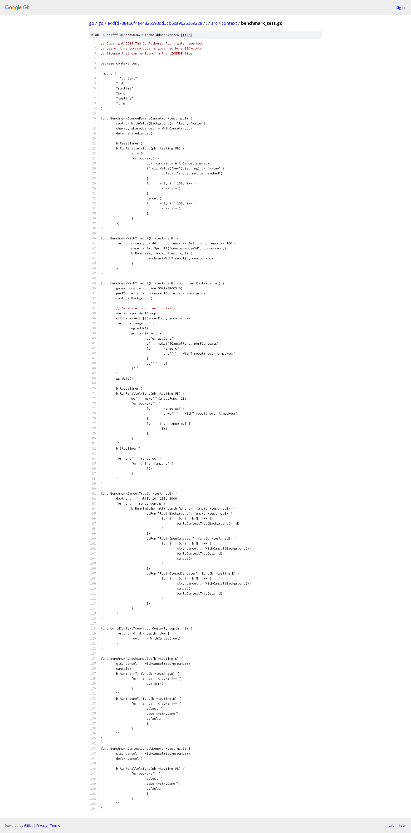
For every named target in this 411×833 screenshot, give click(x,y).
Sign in (401, 7)
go (91, 23)
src (214, 23)
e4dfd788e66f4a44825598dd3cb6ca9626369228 (155, 23)
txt (391, 825)
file (186, 35)
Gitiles (28, 825)
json (402, 825)
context (229, 23)
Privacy (41, 825)
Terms (55, 825)
